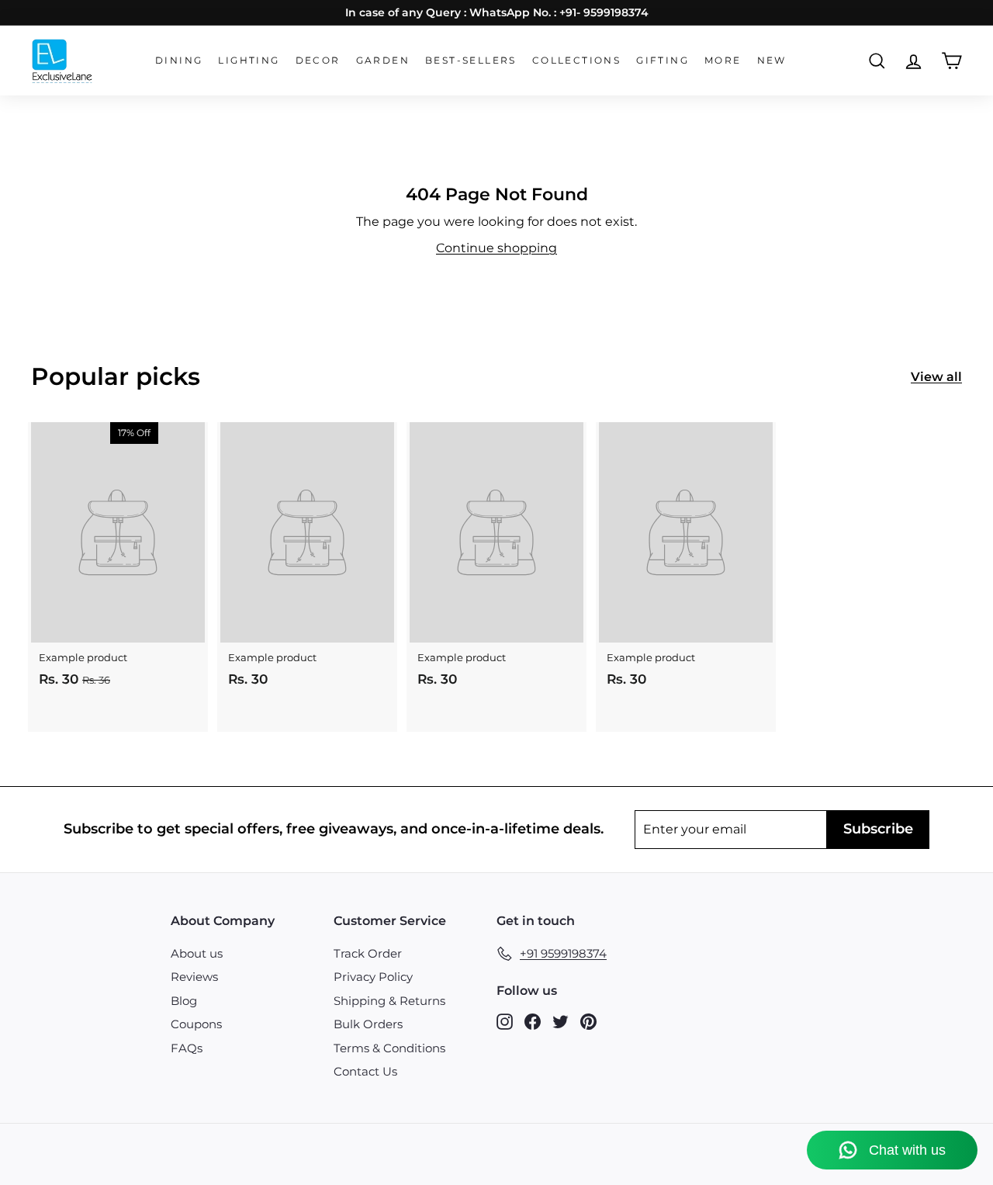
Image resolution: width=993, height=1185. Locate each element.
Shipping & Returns (389, 1000)
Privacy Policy (373, 976)
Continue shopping (496, 248)
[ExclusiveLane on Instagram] (504, 1021)
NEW (772, 60)
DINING (178, 60)
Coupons (196, 1024)
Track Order (368, 953)
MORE (723, 60)
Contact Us (365, 1071)
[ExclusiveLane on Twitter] (560, 1021)
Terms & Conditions (389, 1048)
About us (197, 953)
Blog (184, 1000)
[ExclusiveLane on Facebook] (532, 1021)
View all (936, 376)
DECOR (318, 60)
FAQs (186, 1048)
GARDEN (383, 60)
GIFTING (662, 60)
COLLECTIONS (576, 60)
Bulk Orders (368, 1024)
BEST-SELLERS (471, 60)
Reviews (194, 976)
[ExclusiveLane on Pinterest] (588, 1021)
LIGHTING (248, 60)
